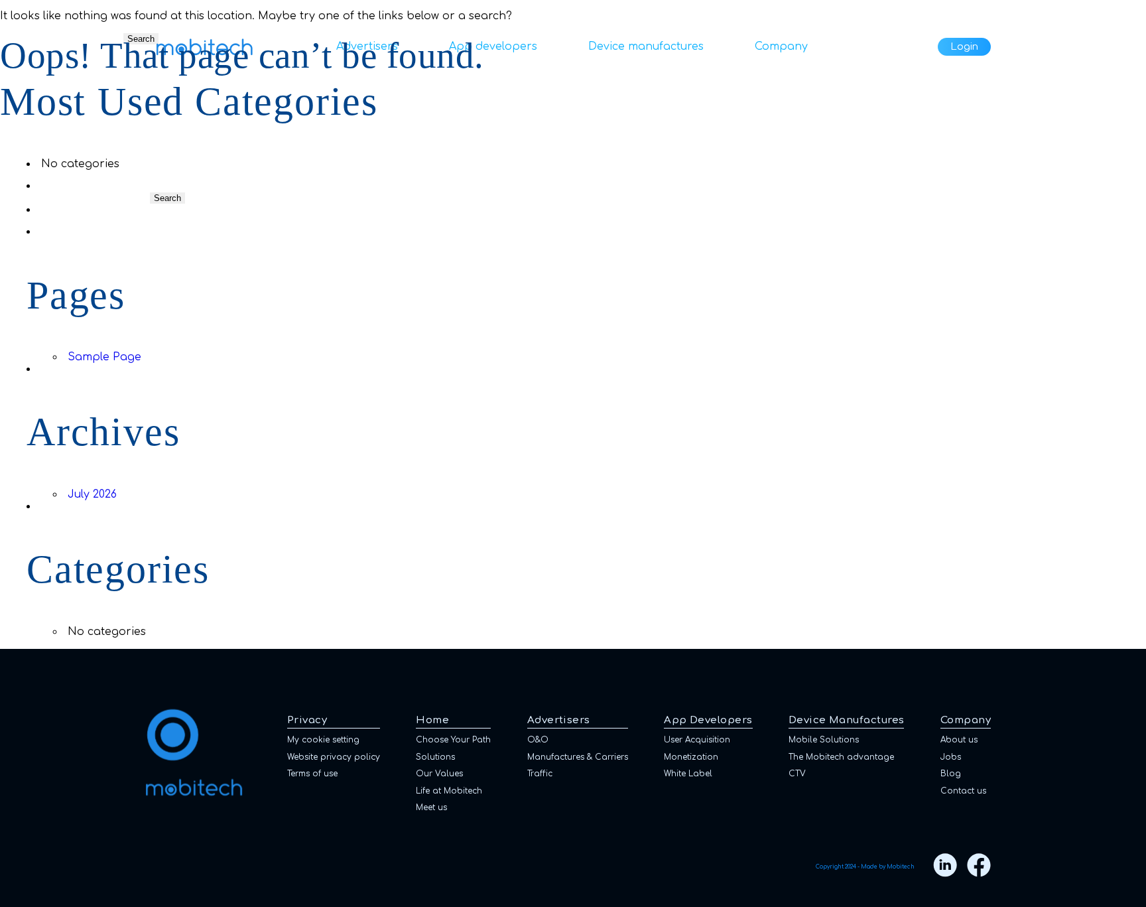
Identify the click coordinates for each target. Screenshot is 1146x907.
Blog (950, 773)
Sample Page (104, 357)
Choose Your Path (453, 739)
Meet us (431, 807)
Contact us (963, 791)
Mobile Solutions (824, 739)
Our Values (439, 773)
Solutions (435, 757)
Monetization (691, 757)
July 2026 (92, 494)
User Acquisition (697, 739)
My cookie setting (323, 739)
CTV (797, 773)
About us (959, 739)
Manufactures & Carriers (577, 757)
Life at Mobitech (449, 791)
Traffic (539, 773)
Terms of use (312, 773)
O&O (537, 739)
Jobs (950, 757)
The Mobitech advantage (841, 757)
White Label (688, 773)
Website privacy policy (333, 757)
